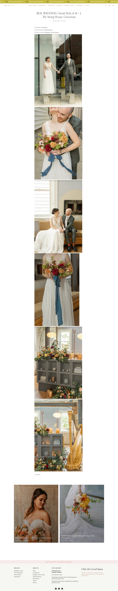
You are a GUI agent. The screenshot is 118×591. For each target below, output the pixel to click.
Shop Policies (36, 578)
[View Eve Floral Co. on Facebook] (59, 589)
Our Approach (36, 572)
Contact (35, 582)
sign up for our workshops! (15, 1)
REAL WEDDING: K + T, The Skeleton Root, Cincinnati (33, 537)
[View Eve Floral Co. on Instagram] (56, 589)
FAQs (34, 570)
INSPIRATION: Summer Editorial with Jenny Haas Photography (77, 536)
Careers (34, 580)
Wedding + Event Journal (39, 574)
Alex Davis (44, 27)
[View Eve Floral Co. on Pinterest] (62, 589)
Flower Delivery (17, 574)
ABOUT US (36, 568)
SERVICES (17, 568)
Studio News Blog (37, 576)
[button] (106, 5)
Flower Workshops (18, 572)
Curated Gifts (17, 576)
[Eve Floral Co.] (9, 5)
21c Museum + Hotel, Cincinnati (51, 32)
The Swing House (48, 29)
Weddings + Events (18, 570)
